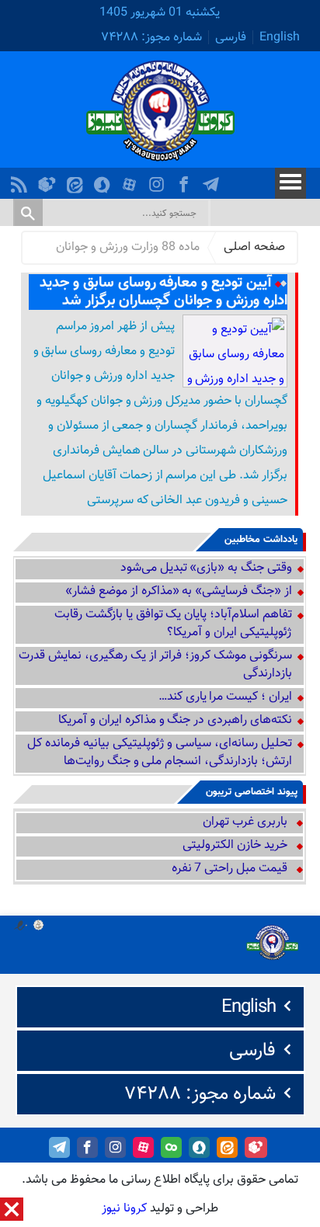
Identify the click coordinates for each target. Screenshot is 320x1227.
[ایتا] (77, 180)
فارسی (230, 37)
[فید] (21, 180)
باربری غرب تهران (245, 822)
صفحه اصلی (254, 247)
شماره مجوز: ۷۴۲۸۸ (151, 37)
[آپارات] (131, 180)
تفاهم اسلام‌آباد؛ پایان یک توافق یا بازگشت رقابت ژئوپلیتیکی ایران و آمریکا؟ (173, 623)
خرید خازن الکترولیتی (235, 845)
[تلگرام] (213, 180)
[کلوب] (171, 1147)
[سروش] (104, 180)
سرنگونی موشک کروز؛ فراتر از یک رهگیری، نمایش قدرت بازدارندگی (155, 664)
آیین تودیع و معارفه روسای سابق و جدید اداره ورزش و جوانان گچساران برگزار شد (163, 292)
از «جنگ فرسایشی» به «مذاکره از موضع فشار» (178, 591)
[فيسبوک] (186, 180)
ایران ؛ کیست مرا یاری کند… (225, 697)
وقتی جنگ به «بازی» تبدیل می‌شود (206, 568)
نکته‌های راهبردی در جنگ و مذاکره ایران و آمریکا (174, 720)
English (279, 37)
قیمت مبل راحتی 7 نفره (229, 868)
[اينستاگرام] (158, 180)
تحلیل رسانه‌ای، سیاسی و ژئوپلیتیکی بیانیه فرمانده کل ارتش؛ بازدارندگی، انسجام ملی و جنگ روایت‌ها (159, 752)
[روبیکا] (49, 180)
